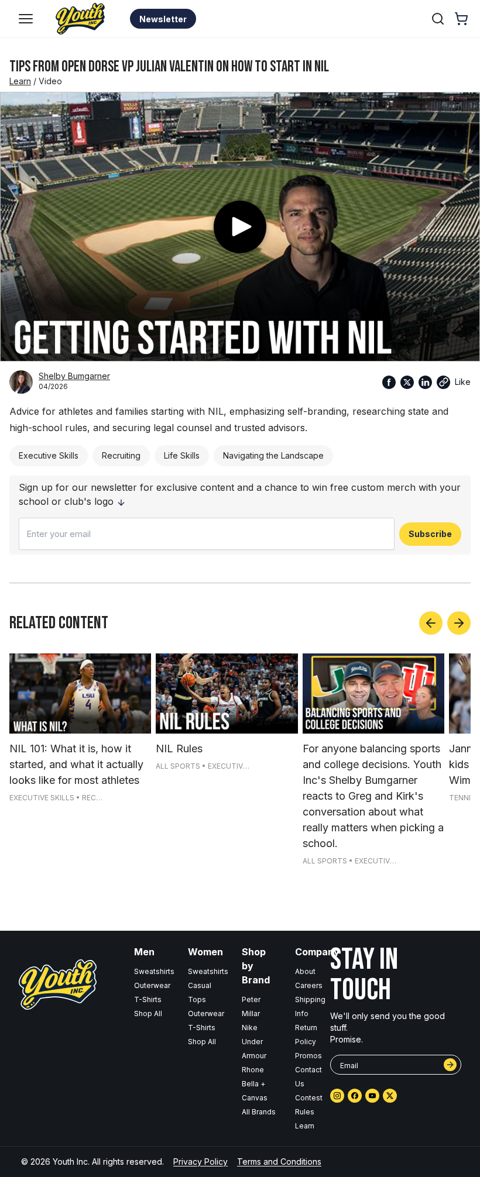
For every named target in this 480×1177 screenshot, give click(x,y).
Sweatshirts (154, 971)
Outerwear (152, 985)
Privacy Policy (200, 1161)
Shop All (148, 1013)
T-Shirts (148, 999)
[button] (26, 19)
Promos (308, 1055)
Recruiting (121, 455)
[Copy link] (443, 382)
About (305, 971)
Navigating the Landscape (273, 455)
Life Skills (182, 455)
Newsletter (163, 19)
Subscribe (430, 534)
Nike (250, 1027)
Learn (20, 81)
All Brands (259, 1111)
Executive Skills (48, 455)
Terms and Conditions (279, 1161)
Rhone (253, 1069)
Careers (309, 985)
